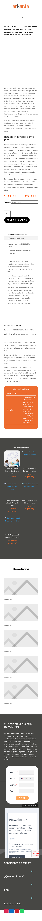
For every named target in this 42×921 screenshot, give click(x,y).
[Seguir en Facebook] (11, 911)
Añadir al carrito (17, 220)
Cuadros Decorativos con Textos (18, 32)
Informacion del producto (17, 235)
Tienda (13, 27)
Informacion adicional (16, 238)
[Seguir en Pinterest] (17, 911)
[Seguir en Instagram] (6, 911)
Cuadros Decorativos (14, 29)
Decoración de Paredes (27, 27)
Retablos (28, 29)
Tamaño (7, 202)
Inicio (6, 27)
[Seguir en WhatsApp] (22, 911)
